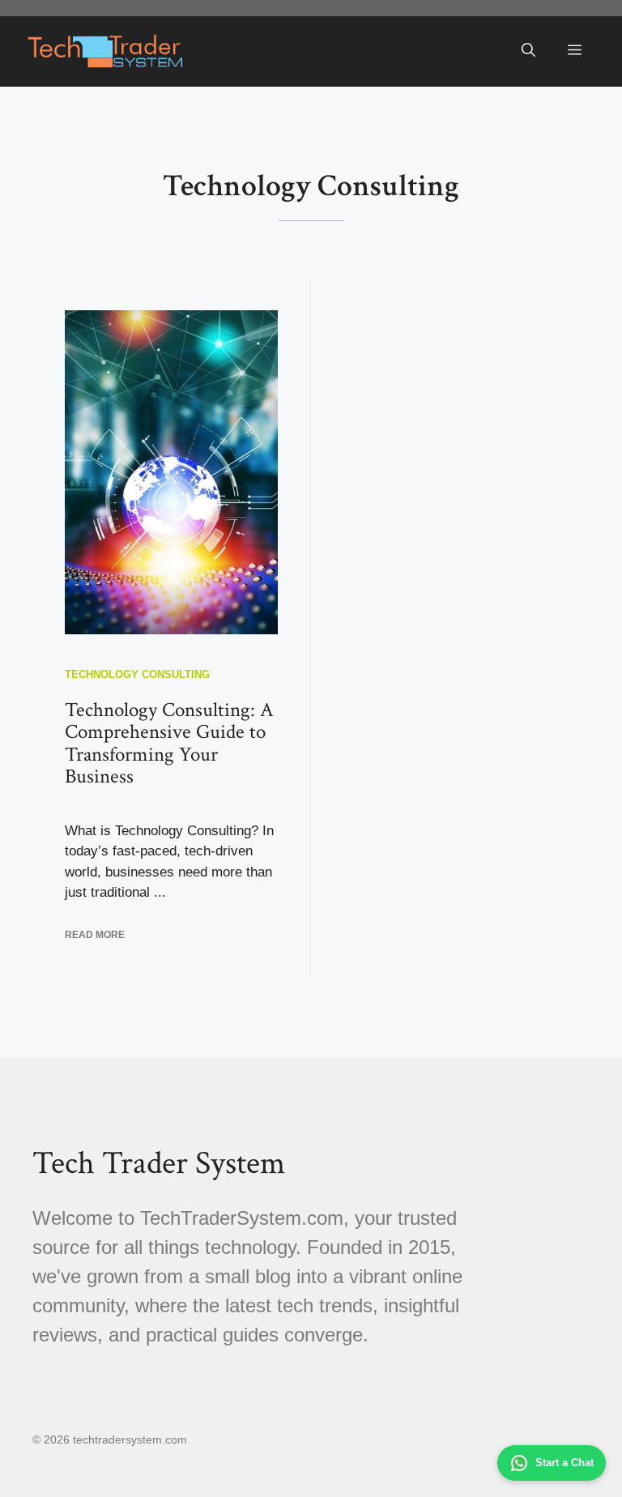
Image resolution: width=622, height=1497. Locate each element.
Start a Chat (564, 1462)
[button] (528, 51)
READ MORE (95, 934)
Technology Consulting (137, 674)
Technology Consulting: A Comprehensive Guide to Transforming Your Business (169, 744)
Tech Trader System (158, 1163)
